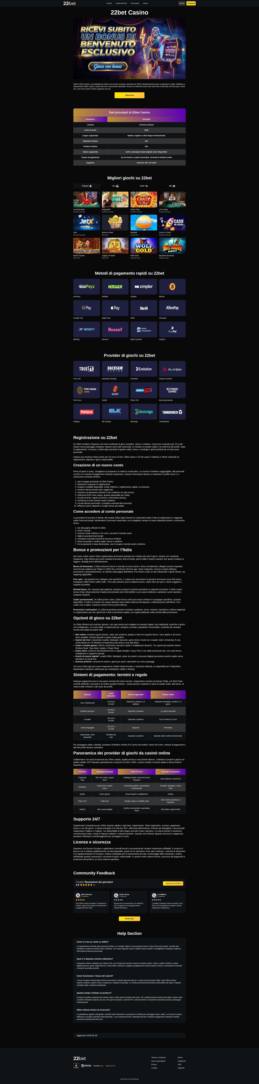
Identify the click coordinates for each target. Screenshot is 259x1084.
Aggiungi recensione (173, 883)
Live (113, 186)
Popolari (85, 186)
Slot (170, 186)
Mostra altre (129, 918)
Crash (142, 186)
